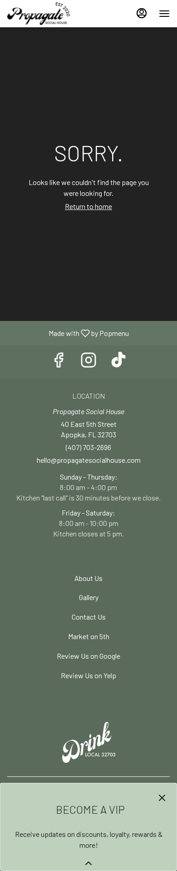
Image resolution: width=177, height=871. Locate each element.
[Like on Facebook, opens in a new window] (58, 361)
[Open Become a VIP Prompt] (88, 863)
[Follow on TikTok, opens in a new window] (118, 361)
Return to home (88, 206)
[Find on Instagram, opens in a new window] (88, 361)
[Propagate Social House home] (48, 13)
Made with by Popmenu (68, 333)
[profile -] (141, 13)
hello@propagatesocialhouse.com (89, 460)
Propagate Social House (88, 742)
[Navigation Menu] (164, 13)
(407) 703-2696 (88, 447)
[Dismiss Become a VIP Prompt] (162, 798)
